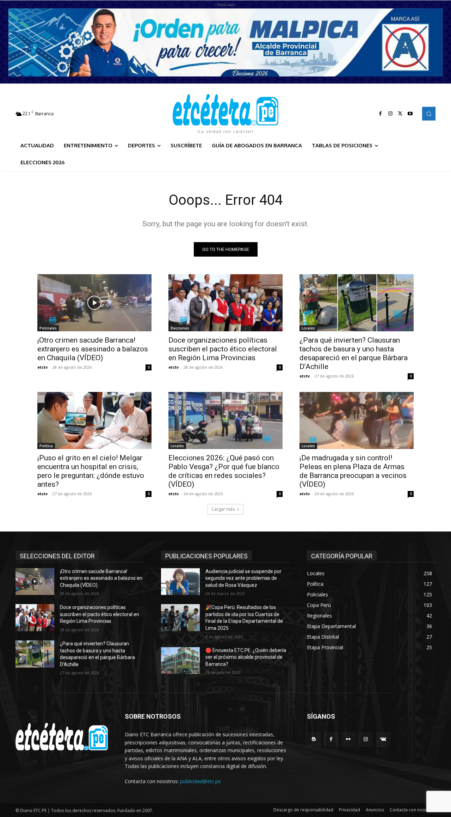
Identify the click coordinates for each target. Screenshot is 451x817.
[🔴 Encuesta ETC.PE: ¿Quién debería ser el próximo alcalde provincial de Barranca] (180, 660)
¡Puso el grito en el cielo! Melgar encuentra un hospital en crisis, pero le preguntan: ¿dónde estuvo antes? (90, 471)
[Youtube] (410, 114)
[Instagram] (390, 114)
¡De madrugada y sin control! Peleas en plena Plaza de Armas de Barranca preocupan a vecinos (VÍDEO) (353, 471)
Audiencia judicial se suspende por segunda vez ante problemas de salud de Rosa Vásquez (243, 578)
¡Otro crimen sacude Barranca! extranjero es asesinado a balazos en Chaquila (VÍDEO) (92, 349)
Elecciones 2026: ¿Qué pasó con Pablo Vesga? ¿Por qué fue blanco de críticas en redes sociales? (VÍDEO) (223, 471)
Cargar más (223, 509)
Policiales (48, 328)
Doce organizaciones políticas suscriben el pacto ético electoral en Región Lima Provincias (222, 349)
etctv (42, 367)
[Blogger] (314, 739)
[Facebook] (380, 114)
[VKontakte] (383, 739)
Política (46, 445)
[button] (428, 113)
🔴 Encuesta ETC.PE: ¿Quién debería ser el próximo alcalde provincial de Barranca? (245, 657)
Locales (308, 328)
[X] (400, 114)
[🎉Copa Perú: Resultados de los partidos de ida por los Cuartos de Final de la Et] (180, 617)
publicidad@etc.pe (200, 781)
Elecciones (180, 328)
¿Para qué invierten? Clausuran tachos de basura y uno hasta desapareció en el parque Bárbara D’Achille (353, 353)
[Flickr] (348, 739)
